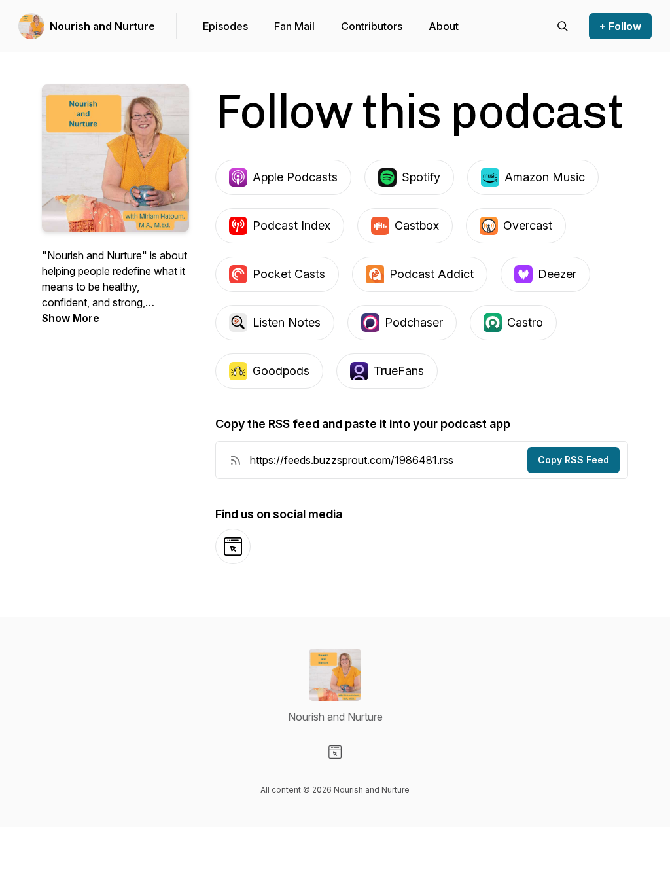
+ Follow (620, 26)
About (444, 26)
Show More (70, 318)
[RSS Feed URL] (235, 460)
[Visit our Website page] (335, 752)
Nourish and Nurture (102, 26)
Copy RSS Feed (573, 459)
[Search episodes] (562, 26)
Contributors (371, 26)
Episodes (225, 26)
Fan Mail (294, 26)
